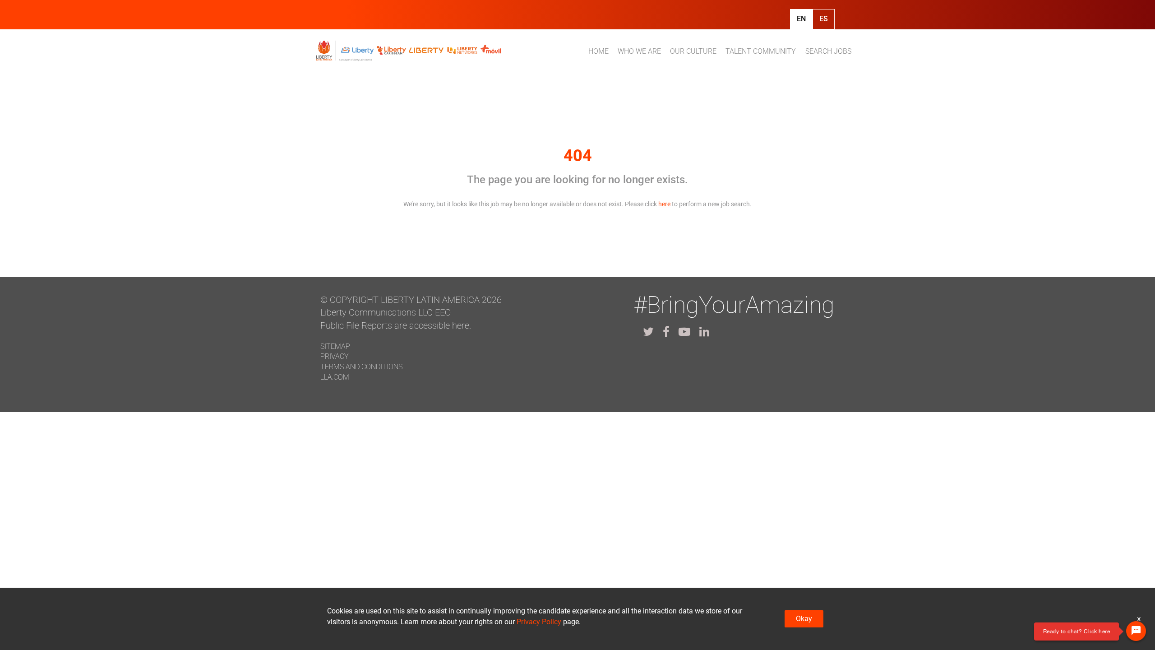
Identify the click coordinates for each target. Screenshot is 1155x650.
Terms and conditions (361, 366)
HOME (598, 51)
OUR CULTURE (693, 51)
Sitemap (335, 346)
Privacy (334, 356)
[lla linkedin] (704, 332)
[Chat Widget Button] (1136, 631)
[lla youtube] (684, 332)
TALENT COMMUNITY (760, 51)
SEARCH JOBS (828, 51)
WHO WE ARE (639, 51)
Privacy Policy (539, 622)
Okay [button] (804, 618)
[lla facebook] (666, 332)
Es (823, 18)
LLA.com (334, 377)
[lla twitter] (648, 332)
